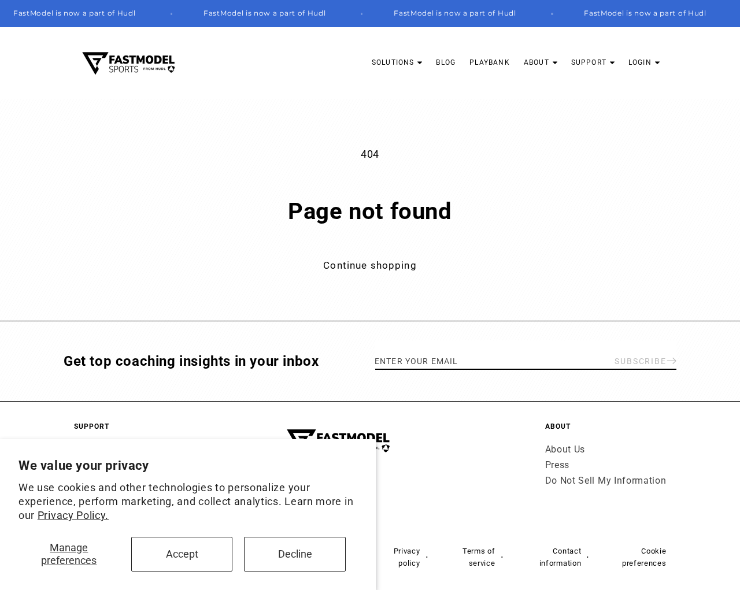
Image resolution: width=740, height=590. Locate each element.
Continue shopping (370, 265)
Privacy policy (407, 556)
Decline (295, 554)
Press (557, 464)
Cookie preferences (644, 556)
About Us (565, 449)
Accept (182, 554)
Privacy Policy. (73, 515)
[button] (397, 63)
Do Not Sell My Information (606, 481)
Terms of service (478, 556)
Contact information (560, 556)
